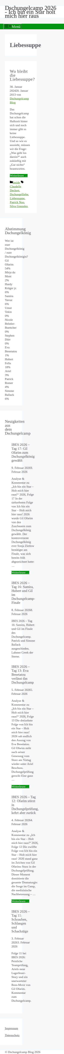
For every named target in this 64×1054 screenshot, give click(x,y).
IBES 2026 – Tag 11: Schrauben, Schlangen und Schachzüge (20, 921)
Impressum (11, 1028)
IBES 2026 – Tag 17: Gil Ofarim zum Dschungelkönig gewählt (23, 452)
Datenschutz (12, 1035)
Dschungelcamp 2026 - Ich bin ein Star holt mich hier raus (30, 12)
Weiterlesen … (19, 175)
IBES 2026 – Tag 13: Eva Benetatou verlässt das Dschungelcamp (22, 674)
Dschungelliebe (19, 194)
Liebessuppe (17, 198)
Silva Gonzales (19, 206)
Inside (16, 182)
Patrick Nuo (17, 202)
